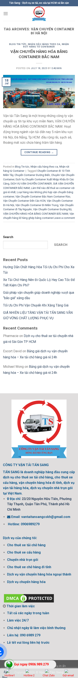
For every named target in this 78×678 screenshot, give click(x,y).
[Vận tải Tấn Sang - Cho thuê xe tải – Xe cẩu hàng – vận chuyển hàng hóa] (39, 13)
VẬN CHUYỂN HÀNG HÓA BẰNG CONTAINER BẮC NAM (39, 54)
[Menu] (5, 13)
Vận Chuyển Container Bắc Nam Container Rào (42, 196)
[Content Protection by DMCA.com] (29, 598)
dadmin (57, 68)
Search (8, 237)
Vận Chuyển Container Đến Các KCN (24, 200)
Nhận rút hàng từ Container (46, 45)
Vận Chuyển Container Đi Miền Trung (36, 205)
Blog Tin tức (17, 44)
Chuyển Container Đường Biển (32, 175)
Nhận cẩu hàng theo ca (44, 44)
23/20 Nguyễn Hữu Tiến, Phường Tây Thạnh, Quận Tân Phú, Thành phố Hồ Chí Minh (39, 504)
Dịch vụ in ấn (57, 666)
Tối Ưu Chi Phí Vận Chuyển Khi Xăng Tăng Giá (35, 305)
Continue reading (39, 152)
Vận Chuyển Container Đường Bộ (52, 209)
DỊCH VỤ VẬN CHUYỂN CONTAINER (31, 183)
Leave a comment (64, 217)
